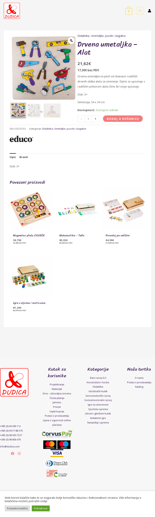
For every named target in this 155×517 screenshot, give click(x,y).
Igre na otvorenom (98, 404)
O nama (139, 377)
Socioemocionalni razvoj (98, 400)
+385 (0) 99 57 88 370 (11, 430)
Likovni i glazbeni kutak (98, 413)
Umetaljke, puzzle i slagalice (108, 36)
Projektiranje (57, 384)
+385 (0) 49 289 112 (10, 426)
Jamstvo (57, 402)
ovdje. (44, 501)
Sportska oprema (98, 409)
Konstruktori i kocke (98, 382)
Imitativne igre (98, 418)
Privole (57, 407)
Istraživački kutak (98, 391)
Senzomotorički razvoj (98, 395)
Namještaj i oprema (98, 422)
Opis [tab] (13, 157)
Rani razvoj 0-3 (98, 377)
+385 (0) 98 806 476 (10, 439)
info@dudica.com (10, 446)
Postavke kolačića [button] (17, 508)
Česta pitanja (57, 398)
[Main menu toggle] (140, 11)
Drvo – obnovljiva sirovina (57, 393)
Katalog (139, 386)
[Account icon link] (149, 10)
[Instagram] (19, 453)
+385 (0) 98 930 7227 (11, 435)
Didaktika (83, 36)
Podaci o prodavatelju (57, 415)
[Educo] (21, 139)
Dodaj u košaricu (123, 119)
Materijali (57, 389)
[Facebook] (12, 453)
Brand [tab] (23, 157)
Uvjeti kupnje (57, 411)
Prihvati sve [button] (40, 508)
